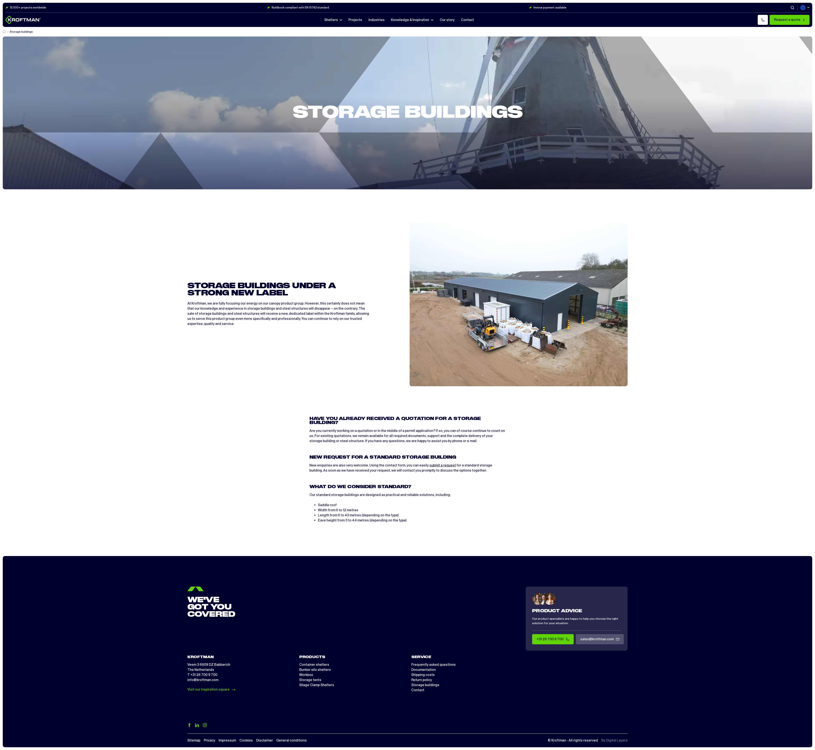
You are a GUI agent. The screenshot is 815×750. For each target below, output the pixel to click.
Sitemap (193, 740)
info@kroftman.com (202, 680)
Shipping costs (423, 675)
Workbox (306, 675)
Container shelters (314, 665)
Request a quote (787, 20)
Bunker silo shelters (315, 670)
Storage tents (310, 680)
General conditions (291, 740)
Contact (417, 690)
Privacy (209, 740)
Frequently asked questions (433, 665)
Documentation (423, 670)
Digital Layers (617, 740)
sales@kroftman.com (597, 639)
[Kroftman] (23, 20)
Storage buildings (425, 685)
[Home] (4, 31)
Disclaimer (264, 740)
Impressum (227, 740)
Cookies (246, 740)
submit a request (442, 465)
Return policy (421, 680)
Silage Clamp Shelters (316, 685)
